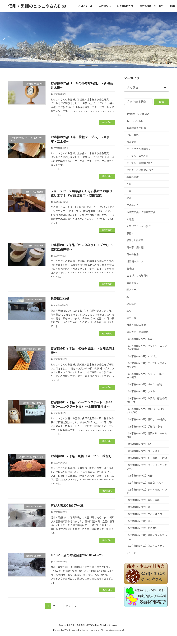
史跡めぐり (133, 205)
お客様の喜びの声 (136, 127)
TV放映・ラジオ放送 (138, 113)
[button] (82, 65)
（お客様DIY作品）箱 (138, 507)
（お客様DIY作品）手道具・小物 (144, 426)
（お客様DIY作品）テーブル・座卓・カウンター (147, 365)
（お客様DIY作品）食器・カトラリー (147, 545)
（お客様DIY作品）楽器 (139, 475)
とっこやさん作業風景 (139, 148)
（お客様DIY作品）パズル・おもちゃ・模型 (146, 375)
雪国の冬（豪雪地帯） (139, 331)
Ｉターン (131, 552)
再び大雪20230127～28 (67, 505)
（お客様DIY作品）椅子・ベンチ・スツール (147, 466)
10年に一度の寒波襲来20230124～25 (77, 555)
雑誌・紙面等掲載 (136, 324)
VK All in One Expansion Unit (111, 630)
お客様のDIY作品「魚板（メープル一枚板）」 (82, 456)
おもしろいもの (135, 120)
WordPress (69, 630)
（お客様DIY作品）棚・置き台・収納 (147, 457)
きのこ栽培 (133, 134)
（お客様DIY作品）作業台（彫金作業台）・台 (147, 400)
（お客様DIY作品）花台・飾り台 (144, 514)
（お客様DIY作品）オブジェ (142, 356)
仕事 (129, 191)
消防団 (130, 268)
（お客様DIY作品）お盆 (139, 338)
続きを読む (107, 122)
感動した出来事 (135, 240)
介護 (129, 184)
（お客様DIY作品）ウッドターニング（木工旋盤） (147, 347)
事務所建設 (133, 176)
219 (67, 606)
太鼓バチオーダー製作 (139, 226)
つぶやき (131, 141)
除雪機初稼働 (60, 299)
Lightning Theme (87, 630)
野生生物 (131, 303)
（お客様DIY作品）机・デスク (143, 450)
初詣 (129, 198)
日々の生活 (133, 254)
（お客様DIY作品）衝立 (139, 521)
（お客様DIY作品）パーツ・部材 (144, 384)
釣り (129, 310)
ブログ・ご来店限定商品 (140, 170)
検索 (161, 101)
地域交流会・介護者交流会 (141, 212)
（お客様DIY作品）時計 (139, 443)
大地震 (130, 219)
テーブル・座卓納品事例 (140, 162)
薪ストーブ (132, 289)
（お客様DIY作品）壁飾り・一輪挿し (147, 419)
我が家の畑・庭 (135, 247)
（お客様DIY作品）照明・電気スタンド (147, 491)
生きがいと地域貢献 (137, 275)
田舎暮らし (133, 282)
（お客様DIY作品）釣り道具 (142, 528)
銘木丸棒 (131, 317)
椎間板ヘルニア (135, 261)
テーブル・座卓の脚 (137, 155)
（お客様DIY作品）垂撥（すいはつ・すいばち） (147, 410)
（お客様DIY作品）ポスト (141, 391)
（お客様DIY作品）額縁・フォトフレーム (147, 537)
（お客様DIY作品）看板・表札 (143, 499)
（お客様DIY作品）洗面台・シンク (146, 482)
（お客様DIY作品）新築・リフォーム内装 (147, 435)
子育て (130, 233)
